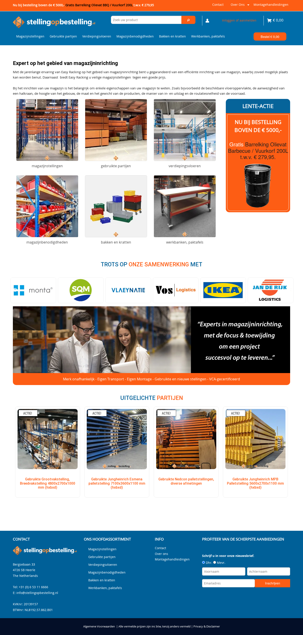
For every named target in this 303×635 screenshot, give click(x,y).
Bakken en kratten (172, 36)
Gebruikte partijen (63, 36)
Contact (218, 4)
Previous (15, 290)
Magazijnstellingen (30, 36)
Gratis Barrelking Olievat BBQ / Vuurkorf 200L (109, 5)
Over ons (237, 6)
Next (288, 290)
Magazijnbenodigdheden (135, 36)
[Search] (188, 20)
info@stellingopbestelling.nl (37, 593)
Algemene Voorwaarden (99, 626)
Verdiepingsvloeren (96, 36)
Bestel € (270, 36)
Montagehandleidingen (271, 4)
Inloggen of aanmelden (239, 20)
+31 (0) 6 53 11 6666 (33, 587)
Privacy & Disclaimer (206, 626)
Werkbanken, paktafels (208, 36)
